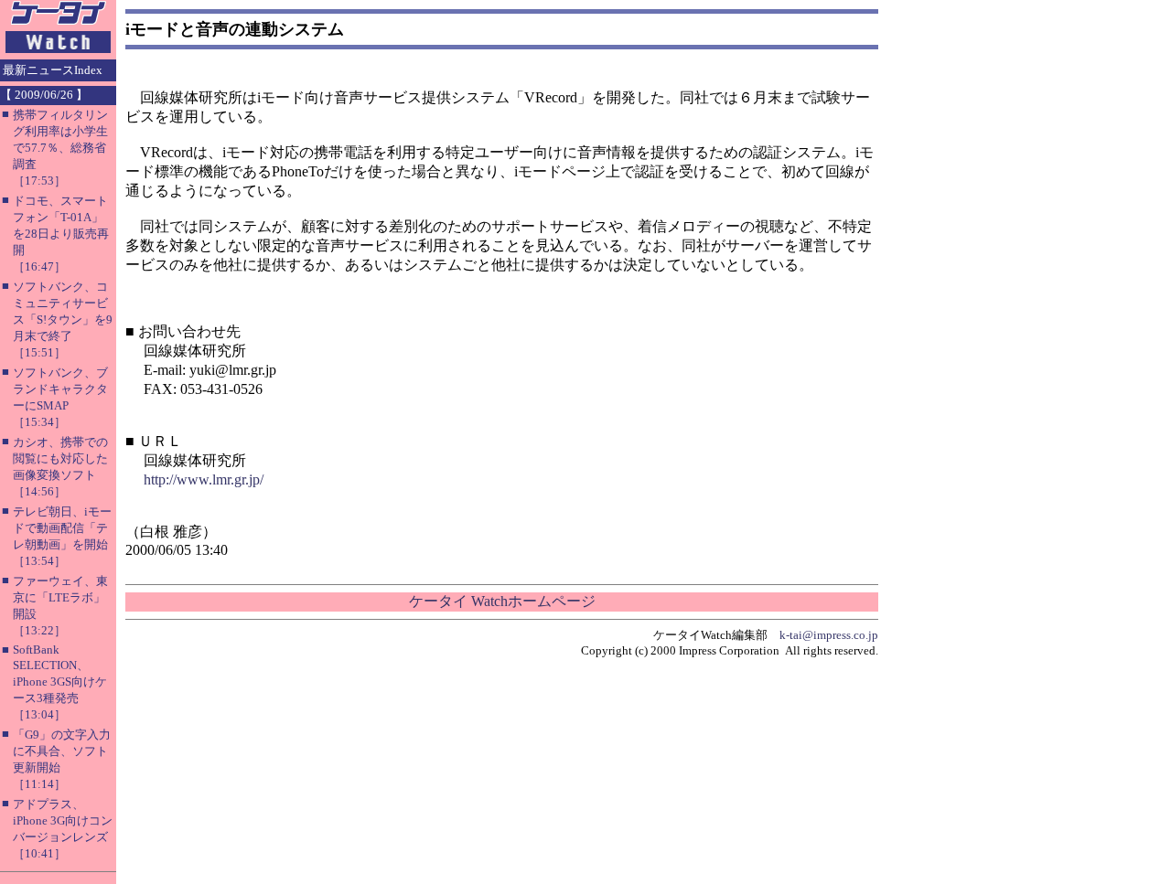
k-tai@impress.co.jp (828, 635)
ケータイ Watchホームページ (502, 601)
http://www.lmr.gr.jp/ (203, 479)
